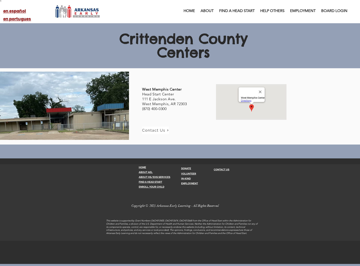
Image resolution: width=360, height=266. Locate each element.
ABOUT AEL (146, 172)
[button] (155, 130)
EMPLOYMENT (189, 183)
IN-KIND (186, 178)
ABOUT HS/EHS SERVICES (154, 177)
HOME (142, 167)
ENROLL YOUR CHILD (151, 186)
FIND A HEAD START (150, 182)
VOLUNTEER (188, 173)
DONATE (186, 168)
